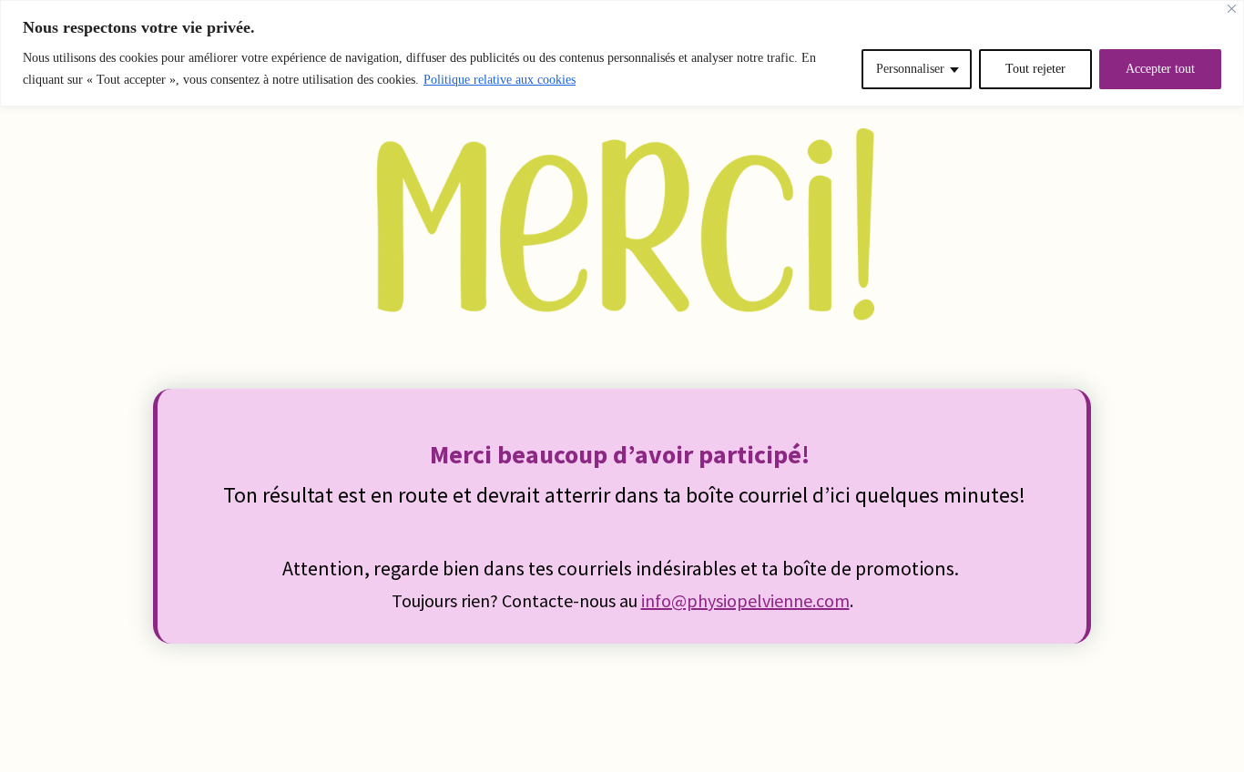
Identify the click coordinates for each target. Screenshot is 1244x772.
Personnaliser (910, 69)
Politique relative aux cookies (499, 79)
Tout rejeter (1035, 69)
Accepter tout (1160, 69)
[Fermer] (1232, 9)
